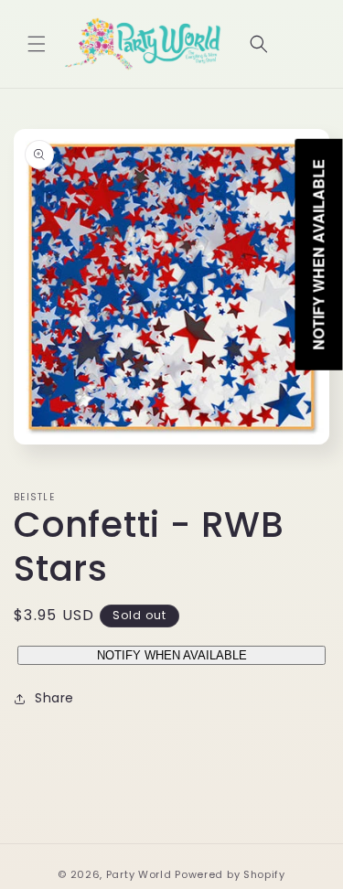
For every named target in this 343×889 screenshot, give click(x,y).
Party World (139, 874)
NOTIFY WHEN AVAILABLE (172, 655)
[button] (36, 44)
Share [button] (54, 698)
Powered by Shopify (230, 874)
